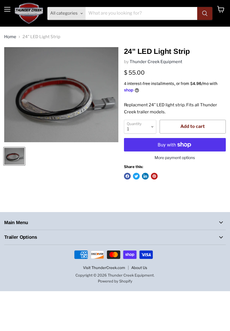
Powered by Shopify (115, 281)
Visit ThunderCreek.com (104, 267)
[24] (14, 156)
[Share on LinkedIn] (145, 176)
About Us (139, 267)
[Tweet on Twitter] (136, 176)
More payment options (175, 157)
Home (10, 37)
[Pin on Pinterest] (154, 176)
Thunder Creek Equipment (156, 61)
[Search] (204, 13)
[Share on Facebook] (127, 176)
